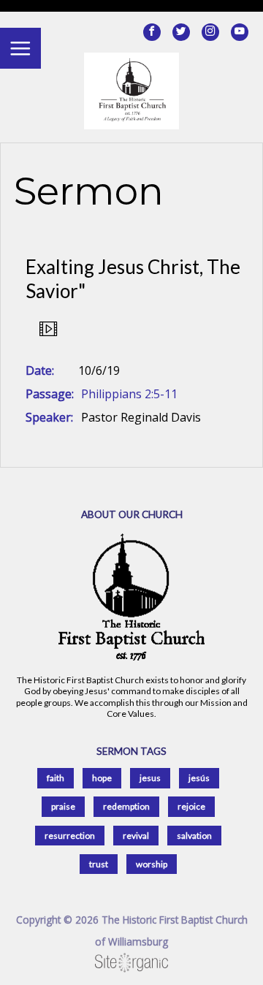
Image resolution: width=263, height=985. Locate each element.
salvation (194, 835)
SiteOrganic (131, 963)
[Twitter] (181, 32)
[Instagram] (210, 32)
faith (55, 777)
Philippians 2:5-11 (129, 394)
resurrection (70, 835)
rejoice (191, 806)
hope (102, 777)
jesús (199, 777)
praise (63, 806)
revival (136, 835)
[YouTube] (239, 32)
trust (98, 864)
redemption (126, 806)
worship (151, 864)
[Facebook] (152, 32)
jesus (150, 777)
